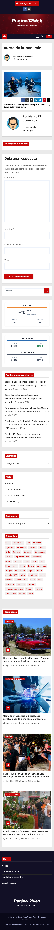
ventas (22, 593)
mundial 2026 (11, 575)
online (22, 575)
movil (39, 570)
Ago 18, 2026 (12, 839)
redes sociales (21, 580)
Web (6, 260)
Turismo (16, 795)
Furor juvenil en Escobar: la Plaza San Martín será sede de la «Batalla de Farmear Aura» (26, 776)
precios (8, 580)
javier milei (42, 566)
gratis (34, 561)
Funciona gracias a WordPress (19, 917)
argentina (9, 547)
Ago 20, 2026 (12, 781)
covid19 (8, 556)
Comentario (11, 177)
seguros (31, 584)
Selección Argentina (14, 589)
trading (38, 589)
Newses (41, 917)
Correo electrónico (14, 244)
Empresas (9, 679)
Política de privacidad (14, 924)
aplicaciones (18, 543)
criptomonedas (22, 556)
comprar (17, 552)
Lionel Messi (20, 570)
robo (32, 580)
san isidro (9, 584)
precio (43, 575)
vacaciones (10, 593)
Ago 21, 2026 (12, 665)
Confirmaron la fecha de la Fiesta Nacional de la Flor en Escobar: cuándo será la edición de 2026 (27, 425)
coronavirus (39, 552)
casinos (32, 547)
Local (8, 795)
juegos (8, 570)
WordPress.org (12, 501)
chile (7, 552)
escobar (17, 561)
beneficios (21, 547)
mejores (31, 570)
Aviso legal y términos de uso (37, 924)
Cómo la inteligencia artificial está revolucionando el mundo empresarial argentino (23, 399)
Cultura (9, 737)
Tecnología (20, 679)
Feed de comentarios (15, 495)
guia (42, 561)
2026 (7, 543)
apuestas (37, 543)
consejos (27, 552)
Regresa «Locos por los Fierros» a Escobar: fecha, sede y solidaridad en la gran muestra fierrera (26, 385)
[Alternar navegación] (37, 36)
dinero (8, 561)
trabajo (29, 589)
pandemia (32, 575)
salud (40, 580)
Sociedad (9, 621)
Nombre (9, 229)
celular (42, 547)
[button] (43, 36)
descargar (36, 556)
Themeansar (27, 919)
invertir (31, 566)
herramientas (11, 566)
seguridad (21, 584)
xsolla (30, 593)
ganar (26, 561)
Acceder (9, 483)
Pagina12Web (27, 21)
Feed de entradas (13, 489)
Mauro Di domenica (25, 57)
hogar (22, 566)
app (28, 543)
